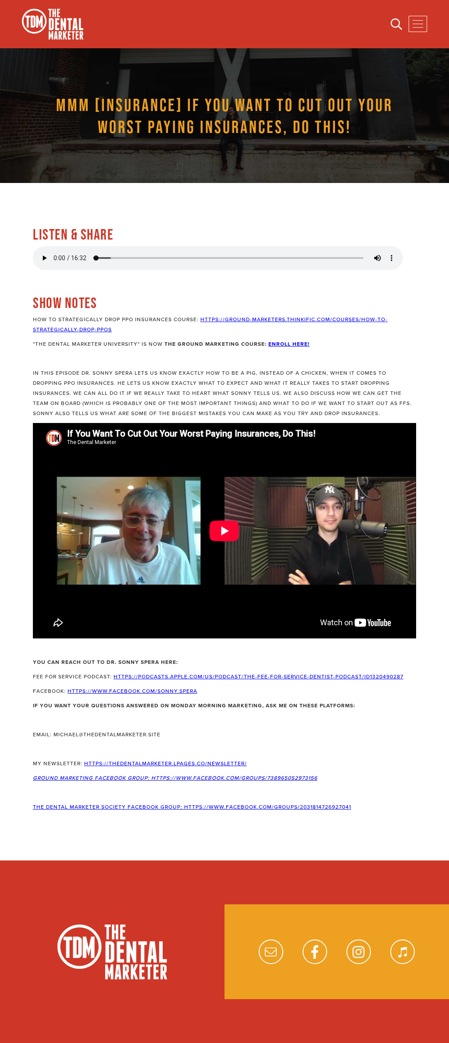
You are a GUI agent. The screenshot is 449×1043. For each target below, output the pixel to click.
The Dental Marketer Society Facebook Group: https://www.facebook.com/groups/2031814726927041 (192, 807)
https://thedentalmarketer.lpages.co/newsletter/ (165, 763)
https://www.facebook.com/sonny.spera (132, 691)
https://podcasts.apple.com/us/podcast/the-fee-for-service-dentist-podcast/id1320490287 (258, 677)
